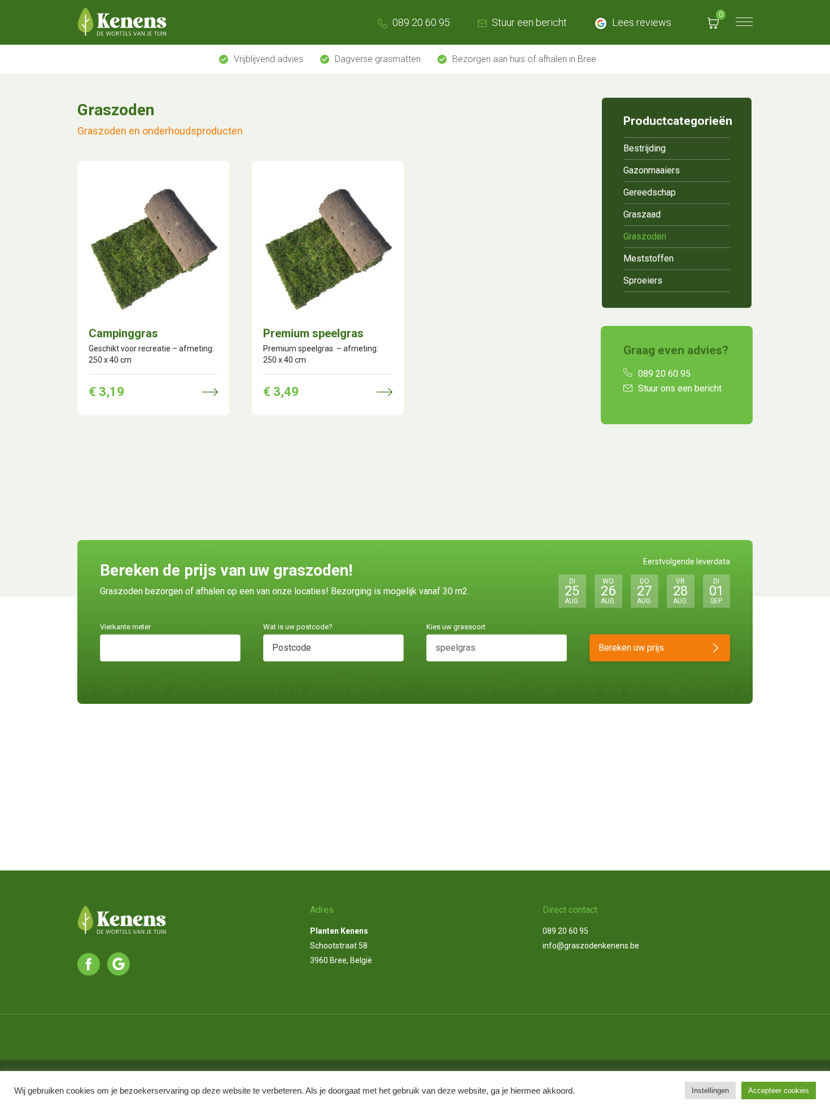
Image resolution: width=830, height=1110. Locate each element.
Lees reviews (640, 22)
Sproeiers (642, 280)
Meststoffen (648, 258)
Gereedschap (649, 192)
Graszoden (644, 236)
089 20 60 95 (420, 22)
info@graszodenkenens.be (591, 945)
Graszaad (642, 214)
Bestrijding (644, 148)
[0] (713, 22)
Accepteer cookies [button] (778, 1090)
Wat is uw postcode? (298, 627)
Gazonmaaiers (651, 170)
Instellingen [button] (710, 1090)
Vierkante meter (125, 627)
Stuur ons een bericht (680, 388)
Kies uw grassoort (456, 627)
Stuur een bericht (528, 22)
